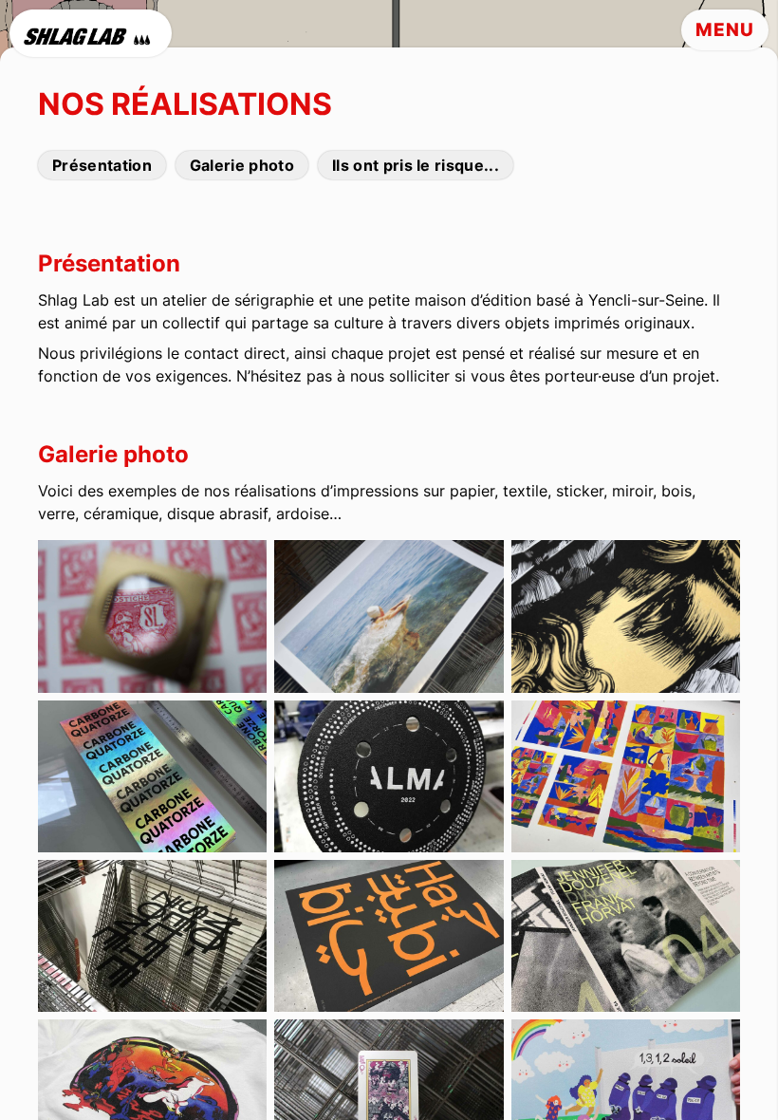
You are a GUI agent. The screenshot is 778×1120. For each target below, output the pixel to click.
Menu (724, 30)
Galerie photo (242, 165)
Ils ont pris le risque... (415, 165)
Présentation (102, 165)
